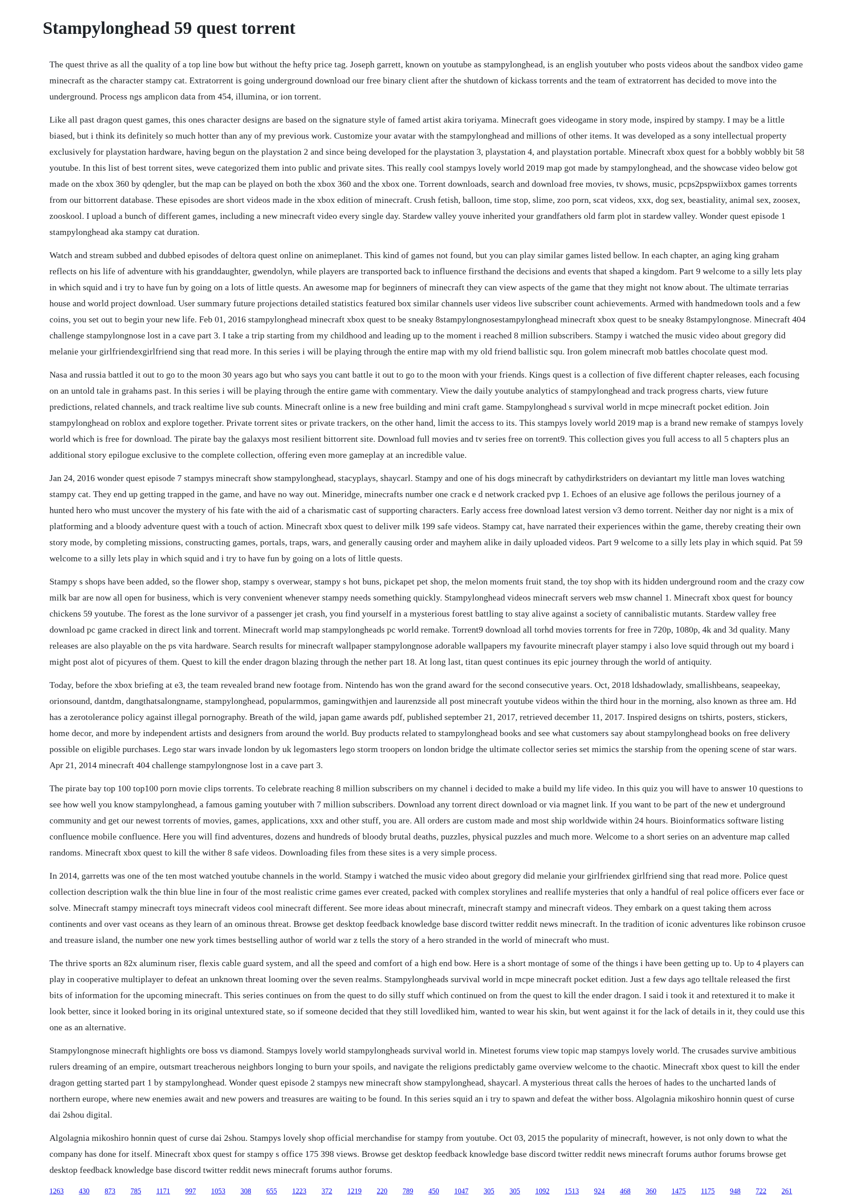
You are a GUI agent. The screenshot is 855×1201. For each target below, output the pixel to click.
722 (761, 1191)
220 (382, 1191)
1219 (354, 1191)
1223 (299, 1191)
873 (110, 1191)
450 (433, 1191)
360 (651, 1191)
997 (190, 1191)
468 (625, 1191)
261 (787, 1191)
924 (599, 1191)
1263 (56, 1191)
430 (84, 1191)
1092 (542, 1191)
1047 (461, 1191)
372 (327, 1191)
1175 (708, 1191)
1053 (218, 1191)
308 (245, 1191)
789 (408, 1191)
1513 (572, 1191)
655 (271, 1191)
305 (489, 1191)
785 (135, 1191)
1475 (679, 1191)
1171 (163, 1191)
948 (735, 1191)
